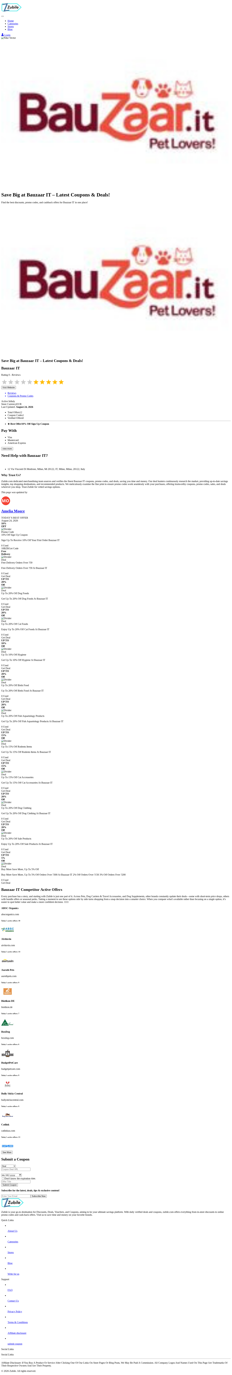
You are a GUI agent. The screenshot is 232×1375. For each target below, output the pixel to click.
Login (7, 35)
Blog (10, 29)
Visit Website (9, 387)
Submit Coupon (10, 1185)
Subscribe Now (38, 1196)
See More (7, 1152)
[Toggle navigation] (2, 16)
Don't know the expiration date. (20, 1178)
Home (11, 20)
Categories (13, 23)
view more (7, 448)
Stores (11, 26)
